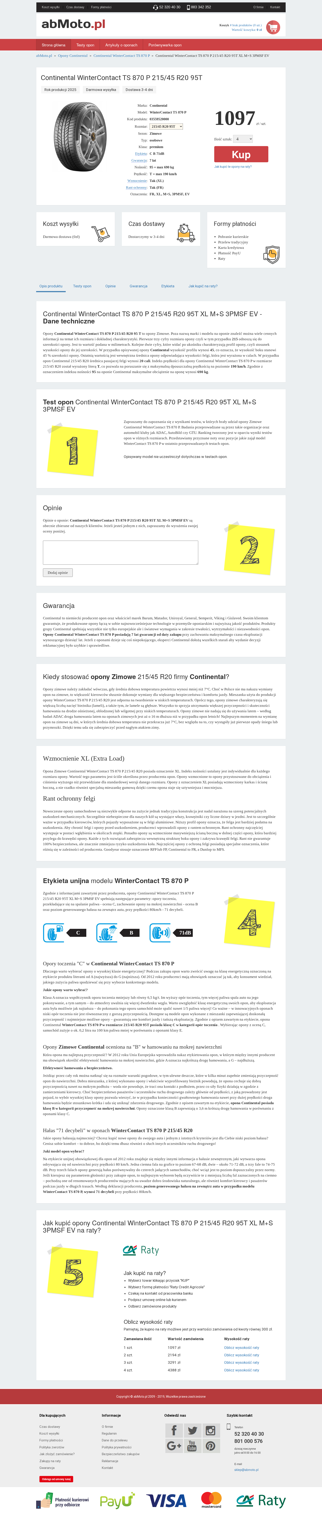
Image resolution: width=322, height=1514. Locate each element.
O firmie (258, 7)
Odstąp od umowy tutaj (56, 1479)
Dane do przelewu (114, 1440)
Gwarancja (139, 160)
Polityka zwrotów (51, 1447)
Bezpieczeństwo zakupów (121, 1454)
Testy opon (85, 44)
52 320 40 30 (249, 1434)
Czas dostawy (75, 7)
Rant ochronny (136, 187)
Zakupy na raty (50, 1461)
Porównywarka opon (165, 44)
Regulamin (109, 1433)
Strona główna (53, 44)
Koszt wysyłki (51, 7)
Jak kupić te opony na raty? (233, 166)
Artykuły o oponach (121, 44)
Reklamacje (110, 1461)
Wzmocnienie (137, 181)
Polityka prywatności (116, 1447)
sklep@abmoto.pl (246, 1469)
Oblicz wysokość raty (241, 1347)
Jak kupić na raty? (203, 286)
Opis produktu (50, 286)
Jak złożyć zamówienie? (57, 1454)
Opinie (110, 286)
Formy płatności (101, 7)
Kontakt (275, 7)
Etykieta (141, 153)
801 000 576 (248, 1441)
